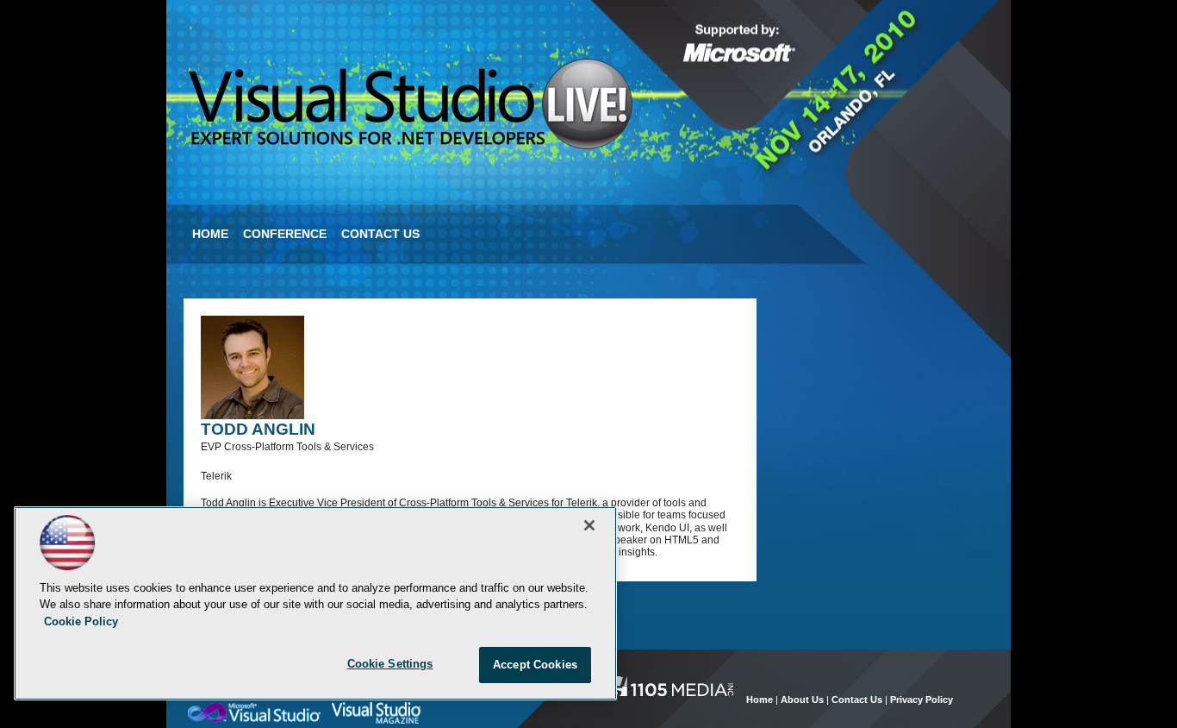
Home (210, 234)
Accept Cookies (535, 664)
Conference (285, 234)
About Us (802, 699)
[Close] (589, 525)
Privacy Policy (921, 699)
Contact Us (380, 234)
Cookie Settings (390, 663)
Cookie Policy (81, 621)
